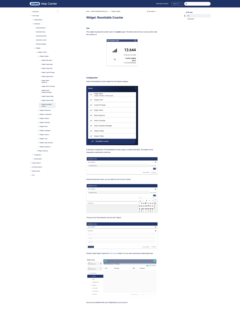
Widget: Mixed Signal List (45, 81)
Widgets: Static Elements (46, 142)
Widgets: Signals (44, 56)
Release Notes (36, 171)
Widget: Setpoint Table (47, 100)
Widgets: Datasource (45, 110)
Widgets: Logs (43, 138)
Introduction (35, 11)
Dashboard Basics (41, 28)
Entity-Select (113, 253)
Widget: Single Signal (47, 64)
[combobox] (197, 4)
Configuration (37, 155)
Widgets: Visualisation (45, 114)
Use (188, 15)
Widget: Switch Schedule (48, 86)
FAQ (33, 175)
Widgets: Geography (45, 130)
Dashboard (37, 23)
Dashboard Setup (40, 32)
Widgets (38, 48)
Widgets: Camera (44, 134)
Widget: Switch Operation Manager (46, 91)
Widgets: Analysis (44, 118)
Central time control (41, 40)
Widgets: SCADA (42, 52)
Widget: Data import (46, 60)
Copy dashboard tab (41, 36)
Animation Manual (37, 167)
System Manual (36, 163)
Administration (38, 159)
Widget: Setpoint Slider (47, 96)
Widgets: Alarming (43, 150)
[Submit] (186, 3)
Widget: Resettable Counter (46, 105)
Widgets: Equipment (45, 146)
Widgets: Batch (44, 126)
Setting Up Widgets (41, 44)
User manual (35, 15)
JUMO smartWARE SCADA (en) (99, 11)
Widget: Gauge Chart (46, 68)
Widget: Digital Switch (47, 76)
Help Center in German (162, 3)
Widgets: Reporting (45, 122)
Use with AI (152, 11)
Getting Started (38, 19)
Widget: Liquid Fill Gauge (48, 72)
